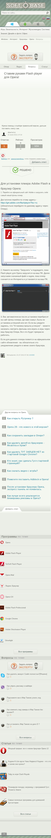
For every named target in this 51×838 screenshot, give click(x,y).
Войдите (4, 159)
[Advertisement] (23, 99)
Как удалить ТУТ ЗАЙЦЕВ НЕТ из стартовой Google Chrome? (25, 453)
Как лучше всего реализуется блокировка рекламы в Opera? (24, 497)
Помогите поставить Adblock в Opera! (28, 479)
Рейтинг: (19, 140)
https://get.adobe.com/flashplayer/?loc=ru (19, 203)
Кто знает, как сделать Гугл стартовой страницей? (28, 462)
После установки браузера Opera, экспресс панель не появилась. (26, 488)
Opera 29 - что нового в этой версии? (27, 427)
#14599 (32, 355)
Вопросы (39, 39)
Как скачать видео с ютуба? (22, 471)
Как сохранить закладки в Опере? (25, 435)
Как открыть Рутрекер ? (20, 418)
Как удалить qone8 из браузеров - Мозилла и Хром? (25, 444)
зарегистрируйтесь (17, 159)
